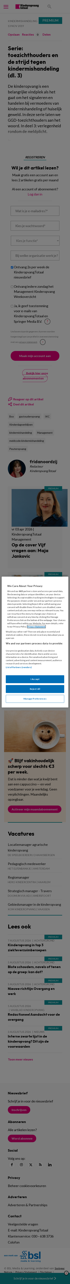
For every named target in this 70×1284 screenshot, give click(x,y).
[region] (35, 642)
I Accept (35, 679)
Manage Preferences (35, 698)
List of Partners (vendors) (19, 667)
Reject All (35, 689)
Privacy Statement (36, 626)
